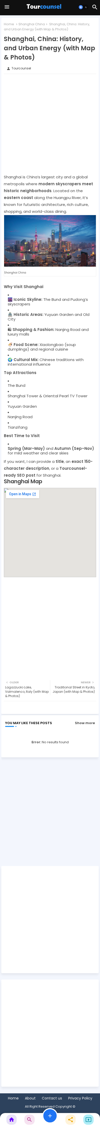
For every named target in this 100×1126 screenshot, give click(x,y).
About (30, 1098)
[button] (83, 7)
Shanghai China (31, 24)
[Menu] (7, 7)
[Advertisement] (50, 124)
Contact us (52, 1098)
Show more (85, 723)
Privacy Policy (80, 1098)
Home (9, 24)
